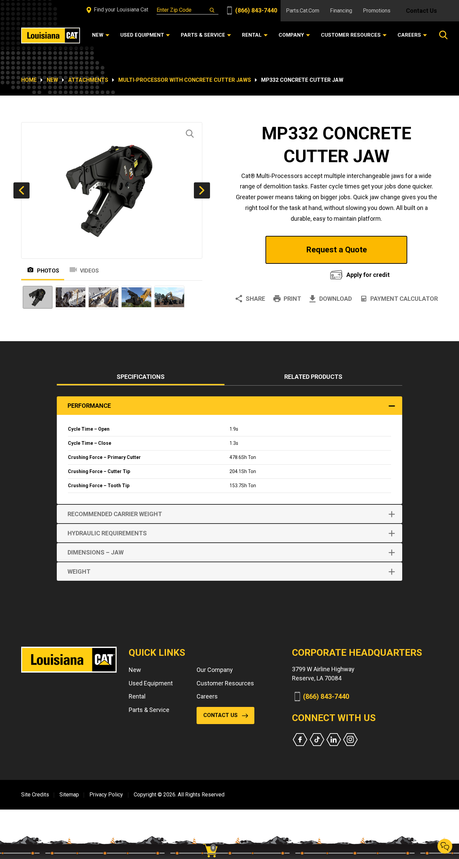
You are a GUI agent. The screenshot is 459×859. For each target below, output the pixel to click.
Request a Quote (336, 249)
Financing (341, 10)
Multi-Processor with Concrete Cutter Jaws (184, 80)
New (52, 80)
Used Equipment (151, 683)
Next (202, 190)
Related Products (313, 376)
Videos (89, 270)
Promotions (376, 10)
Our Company (215, 669)
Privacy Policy (106, 794)
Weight (79, 571)
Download (335, 298)
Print (292, 298)
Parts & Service (149, 709)
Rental (137, 696)
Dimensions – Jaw (96, 552)
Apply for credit (368, 274)
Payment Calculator (404, 298)
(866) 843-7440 (255, 10)
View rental (274, 273)
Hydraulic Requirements (107, 533)
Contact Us (421, 10)
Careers (207, 696)
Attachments (88, 80)
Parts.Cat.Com (302, 10)
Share (255, 298)
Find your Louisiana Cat (120, 9)
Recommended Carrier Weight (115, 513)
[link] (213, 839)
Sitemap (69, 794)
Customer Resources (225, 683)
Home (29, 80)
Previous (21, 190)
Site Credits (35, 794)
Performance (89, 405)
